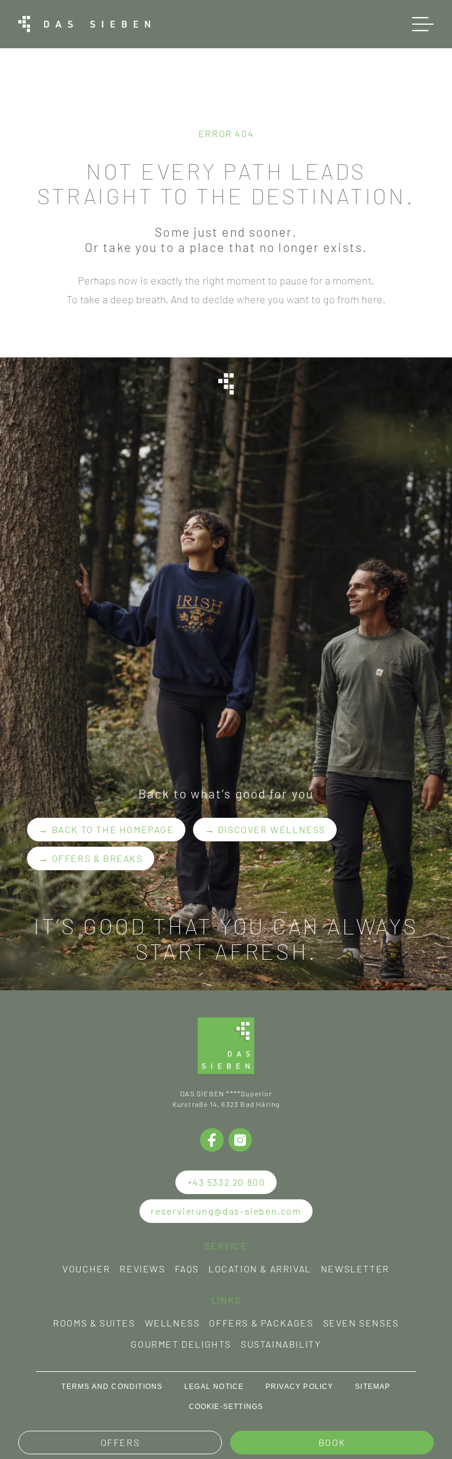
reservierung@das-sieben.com (226, 1210)
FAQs (187, 1268)
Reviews (142, 1268)
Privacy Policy (299, 1386)
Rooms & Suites (94, 1322)
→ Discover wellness (265, 829)
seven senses (361, 1322)
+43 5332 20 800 (226, 1182)
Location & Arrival (259, 1268)
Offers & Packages (261, 1322)
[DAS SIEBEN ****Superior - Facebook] (212, 1140)
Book (331, 1442)
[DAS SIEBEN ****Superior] (84, 24)
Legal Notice (214, 1386)
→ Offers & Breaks (90, 858)
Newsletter (355, 1268)
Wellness (172, 1322)
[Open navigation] (423, 24)
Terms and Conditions (111, 1386)
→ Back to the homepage (106, 829)
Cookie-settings (226, 1406)
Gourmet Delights (181, 1343)
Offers (120, 1442)
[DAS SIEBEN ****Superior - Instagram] (240, 1140)
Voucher (86, 1268)
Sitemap (372, 1386)
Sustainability (281, 1343)
